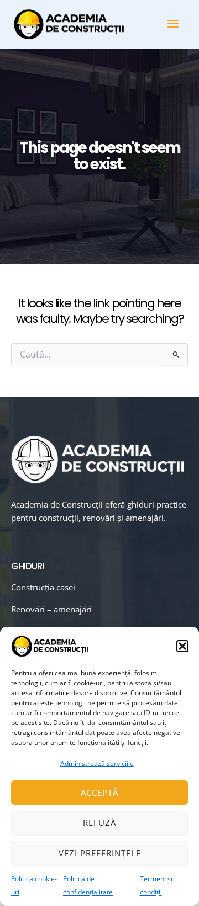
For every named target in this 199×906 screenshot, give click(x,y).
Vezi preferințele (100, 853)
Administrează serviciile (97, 763)
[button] (182, 646)
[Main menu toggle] (173, 23)
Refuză (99, 822)
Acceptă (99, 792)
